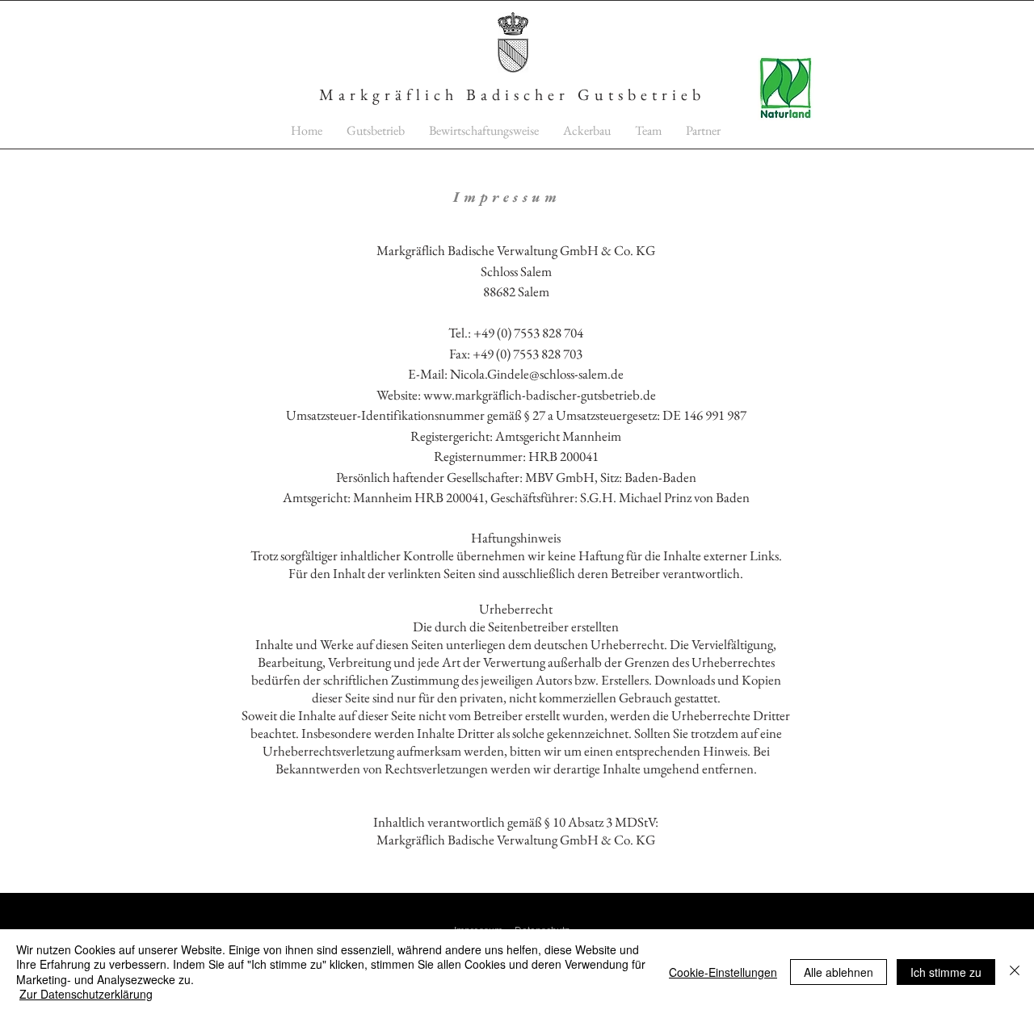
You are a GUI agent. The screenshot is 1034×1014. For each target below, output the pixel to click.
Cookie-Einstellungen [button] (723, 972)
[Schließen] (1014, 971)
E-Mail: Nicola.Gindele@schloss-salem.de (516, 374)
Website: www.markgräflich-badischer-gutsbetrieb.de (516, 395)
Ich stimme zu (945, 972)
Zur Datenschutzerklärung (86, 994)
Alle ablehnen (838, 972)
